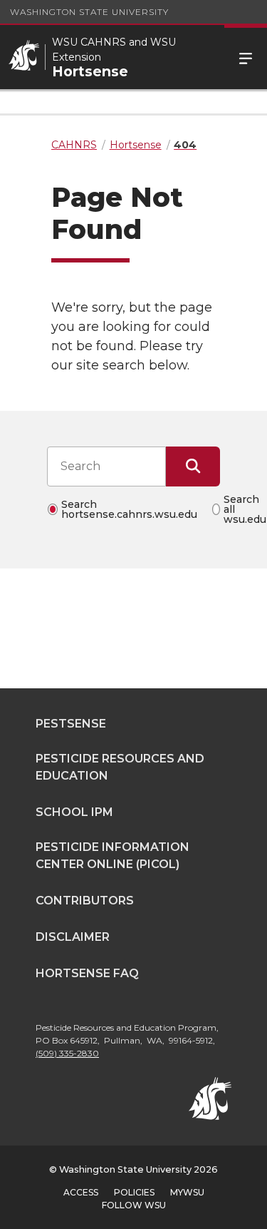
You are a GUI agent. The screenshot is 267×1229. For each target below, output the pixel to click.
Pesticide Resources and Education (120, 767)
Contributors (85, 900)
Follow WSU (134, 1205)
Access (80, 1192)
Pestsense (71, 723)
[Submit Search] (193, 466)
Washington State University (89, 11)
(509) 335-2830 (67, 1053)
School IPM (74, 812)
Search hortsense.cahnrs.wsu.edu (129, 509)
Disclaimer (73, 937)
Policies (134, 1192)
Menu (245, 57)
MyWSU (187, 1192)
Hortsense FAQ (87, 973)
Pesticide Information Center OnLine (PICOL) (112, 855)
